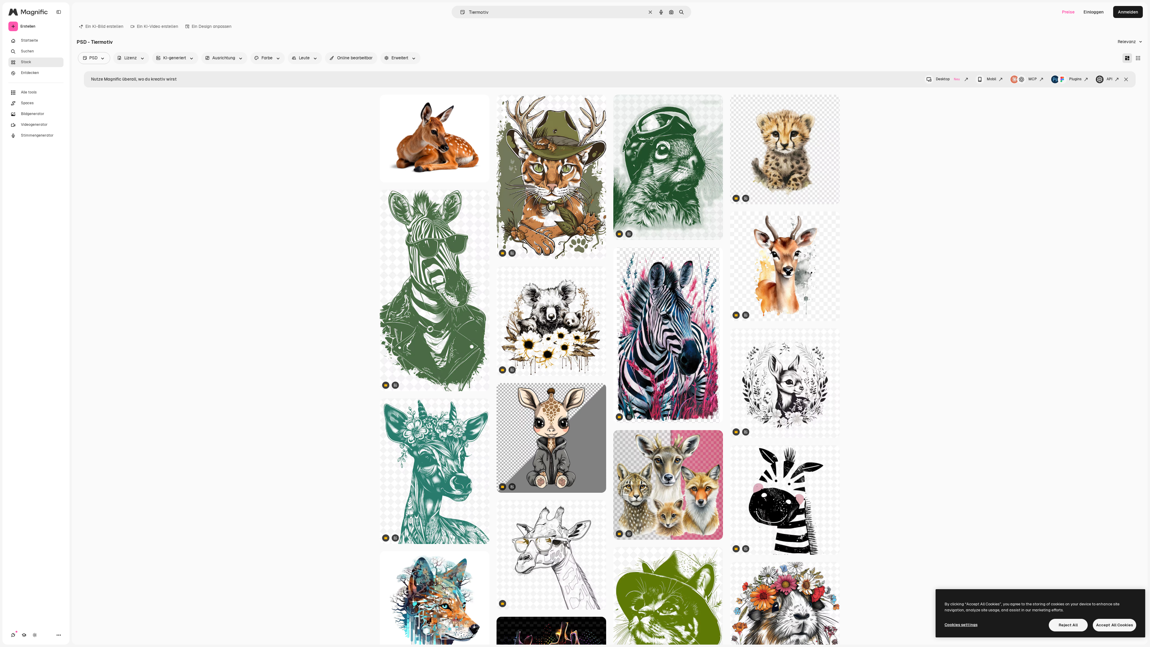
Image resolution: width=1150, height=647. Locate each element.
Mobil (991, 79)
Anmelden (1128, 12)
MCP (1032, 79)
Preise (1068, 12)
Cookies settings (961, 624)
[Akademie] (24, 635)
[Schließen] (1126, 79)
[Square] (1138, 58)
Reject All (1068, 625)
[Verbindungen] (13, 635)
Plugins (1075, 79)
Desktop (948, 79)
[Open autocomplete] (460, 12)
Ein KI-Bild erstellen (104, 26)
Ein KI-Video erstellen (157, 26)
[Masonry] (1127, 58)
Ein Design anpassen (211, 26)
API (1109, 79)
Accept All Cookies (1114, 625)
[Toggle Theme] (35, 635)
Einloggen (1094, 12)
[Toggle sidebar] (58, 12)
